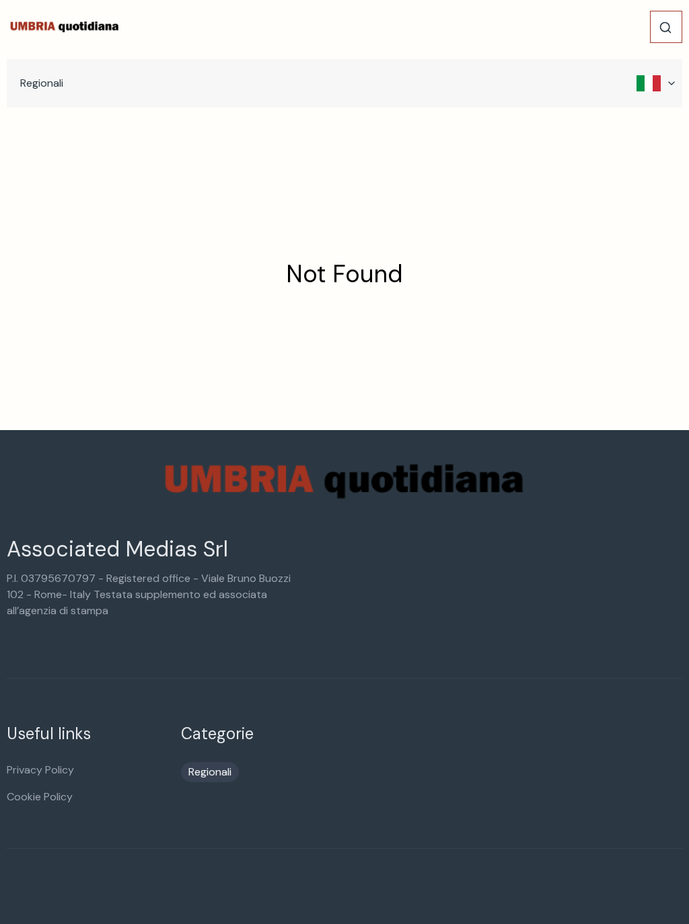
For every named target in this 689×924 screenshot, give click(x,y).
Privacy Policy (40, 770)
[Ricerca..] (665, 27)
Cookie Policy (40, 797)
